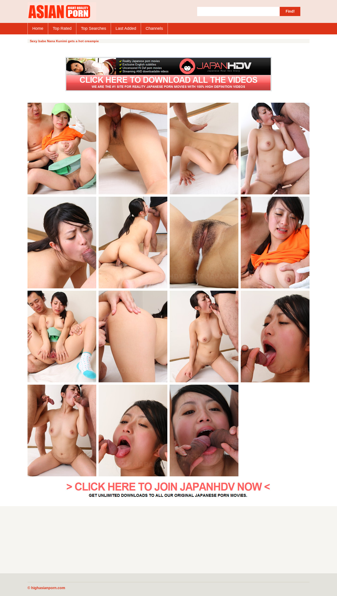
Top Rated (62, 28)
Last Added (126, 28)
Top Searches (93, 28)
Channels (154, 28)
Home (37, 28)
